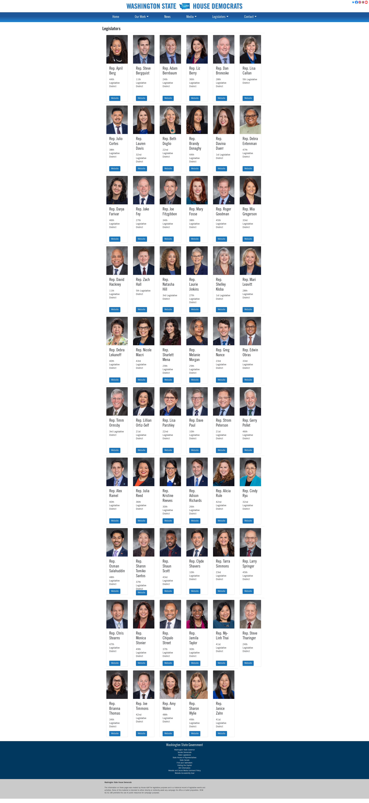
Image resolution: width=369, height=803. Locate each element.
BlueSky (353, 2)
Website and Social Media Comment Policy (184, 771)
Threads (363, 2)
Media (190, 17)
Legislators (218, 17)
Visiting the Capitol (184, 765)
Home (115, 17)
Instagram (360, 2)
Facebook (356, 2)
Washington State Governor (184, 750)
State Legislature (184, 755)
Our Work (140, 17)
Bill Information (184, 768)
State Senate (184, 760)
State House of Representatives (184, 758)
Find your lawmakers (184, 763)
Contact (249, 17)
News (167, 17)
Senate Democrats (184, 752)
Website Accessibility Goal (184, 773)
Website (115, 98)
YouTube (366, 2)
